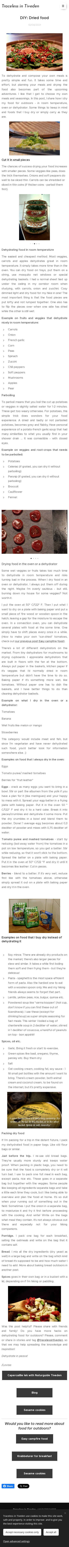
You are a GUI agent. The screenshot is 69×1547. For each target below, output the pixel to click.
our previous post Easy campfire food (39, 641)
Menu (63, 6)
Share (10, 1486)
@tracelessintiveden (50, 1340)
